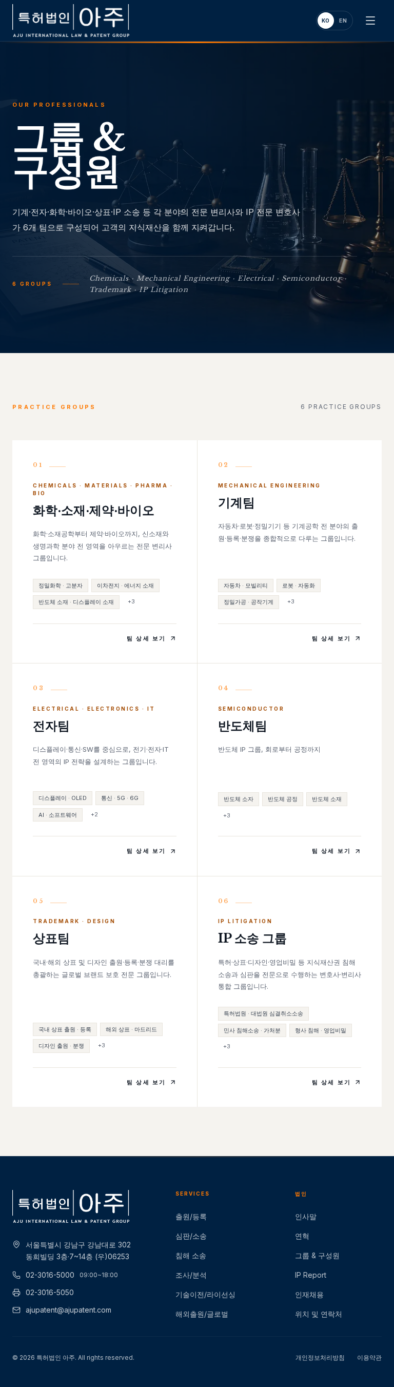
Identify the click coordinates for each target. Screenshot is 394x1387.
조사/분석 (191, 1275)
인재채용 (309, 1294)
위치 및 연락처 (318, 1314)
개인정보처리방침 (320, 1357)
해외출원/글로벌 (201, 1314)
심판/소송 (191, 1236)
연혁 (302, 1236)
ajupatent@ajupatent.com (68, 1309)
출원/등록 (191, 1216)
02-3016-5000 (72, 1275)
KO (326, 20)
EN (343, 20)
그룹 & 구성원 (317, 1255)
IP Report (310, 1275)
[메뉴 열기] (370, 20)
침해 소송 (190, 1255)
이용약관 (369, 1357)
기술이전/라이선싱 (205, 1294)
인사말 (306, 1216)
